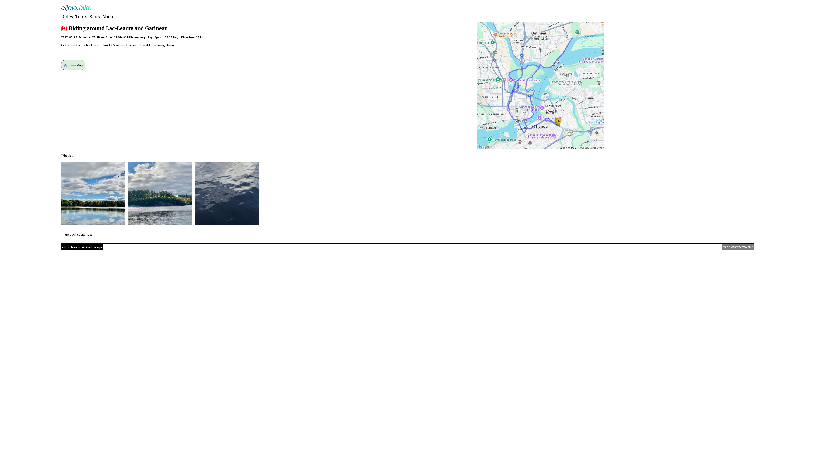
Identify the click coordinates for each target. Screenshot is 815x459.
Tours (81, 17)
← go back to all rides (77, 234)
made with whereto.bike (738, 247)
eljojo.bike (76, 7)
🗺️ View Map (73, 65)
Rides (67, 17)
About (108, 17)
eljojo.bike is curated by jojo (82, 247)
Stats (95, 17)
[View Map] (540, 148)
